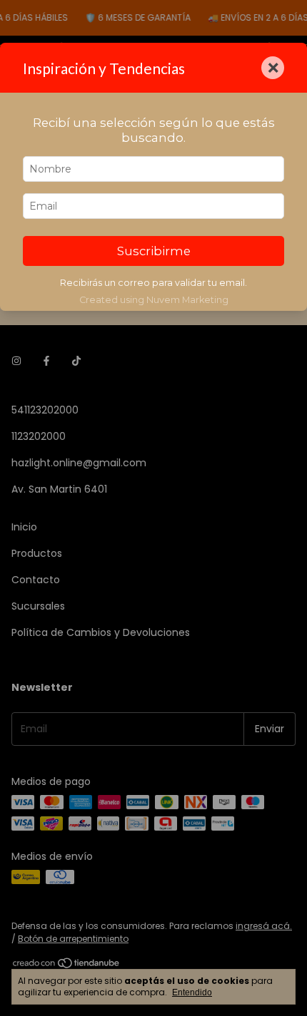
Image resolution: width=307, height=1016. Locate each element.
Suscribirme (154, 251)
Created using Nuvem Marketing (153, 299)
